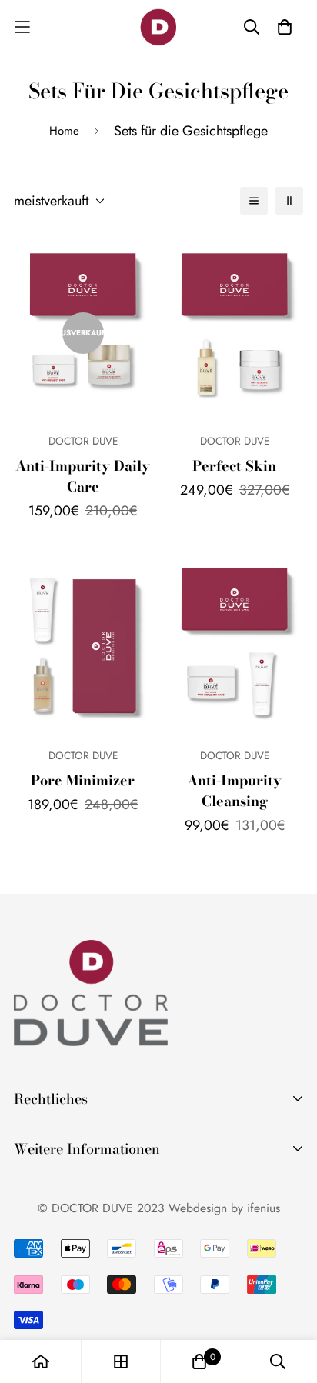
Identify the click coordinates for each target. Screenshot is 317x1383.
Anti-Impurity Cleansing (234, 790)
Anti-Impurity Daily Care (82, 476)
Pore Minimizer (83, 780)
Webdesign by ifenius (224, 1208)
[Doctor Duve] (158, 27)
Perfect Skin (234, 465)
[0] (199, 1361)
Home (64, 130)
